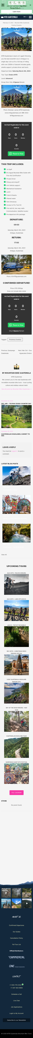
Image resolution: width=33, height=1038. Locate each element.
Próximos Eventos (15, 339)
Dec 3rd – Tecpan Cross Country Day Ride (16, 404)
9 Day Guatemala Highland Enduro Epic (16, 680)
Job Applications (16, 1007)
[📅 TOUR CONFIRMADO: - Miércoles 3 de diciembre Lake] (6, 903)
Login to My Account (16, 1013)
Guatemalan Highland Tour (16, 736)
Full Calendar (16, 792)
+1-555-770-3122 (15, 985)
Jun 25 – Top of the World (16, 625)
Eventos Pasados (16, 25)
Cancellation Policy (16, 938)
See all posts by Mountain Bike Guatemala (16, 389)
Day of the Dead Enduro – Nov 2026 (16, 709)
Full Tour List (16, 944)
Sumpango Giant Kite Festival (16, 762)
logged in (14, 451)
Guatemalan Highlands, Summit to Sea (15, 435)
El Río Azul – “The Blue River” (13, 547)
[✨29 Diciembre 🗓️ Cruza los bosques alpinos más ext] (27, 893)
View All (4, 555)
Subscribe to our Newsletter (16, 1020)
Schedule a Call (16, 994)
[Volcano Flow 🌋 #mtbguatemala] (27, 903)
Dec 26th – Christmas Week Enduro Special (16, 652)
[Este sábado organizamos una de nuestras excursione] (16, 893)
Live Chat (16, 1000)
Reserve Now (18, 153)
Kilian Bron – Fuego (10, 490)
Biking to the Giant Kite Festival (15, 518)
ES (27, 17)
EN (25, 17)
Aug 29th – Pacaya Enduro (16, 573)
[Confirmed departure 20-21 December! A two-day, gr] (6, 893)
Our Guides (16, 932)
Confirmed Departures (16, 925)
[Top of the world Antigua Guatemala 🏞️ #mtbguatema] (16, 903)
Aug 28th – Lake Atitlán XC (16, 599)
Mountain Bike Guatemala (22, 22)
